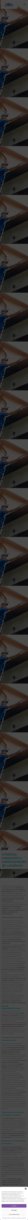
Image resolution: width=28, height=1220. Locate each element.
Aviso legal (23, 1217)
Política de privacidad (15, 1217)
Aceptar (14, 1206)
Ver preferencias (14, 1214)
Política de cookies (6, 1217)
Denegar (14, 1210)
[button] (25, 1188)
